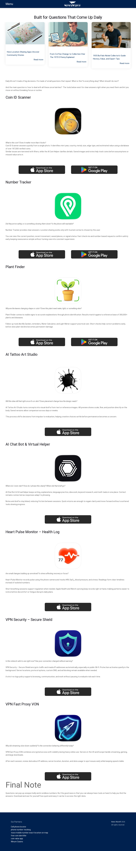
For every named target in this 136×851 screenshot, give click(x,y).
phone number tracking (21, 830)
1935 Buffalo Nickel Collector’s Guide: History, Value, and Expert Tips (66, 57)
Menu (9, 4)
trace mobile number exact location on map (29, 833)
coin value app (17, 838)
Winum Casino (17, 842)
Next (134, 49)
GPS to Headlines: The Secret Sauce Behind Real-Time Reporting (109, 53)
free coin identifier (18, 836)
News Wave (115, 822)
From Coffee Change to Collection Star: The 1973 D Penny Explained (24, 55)
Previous (1, 49)
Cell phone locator (18, 827)
